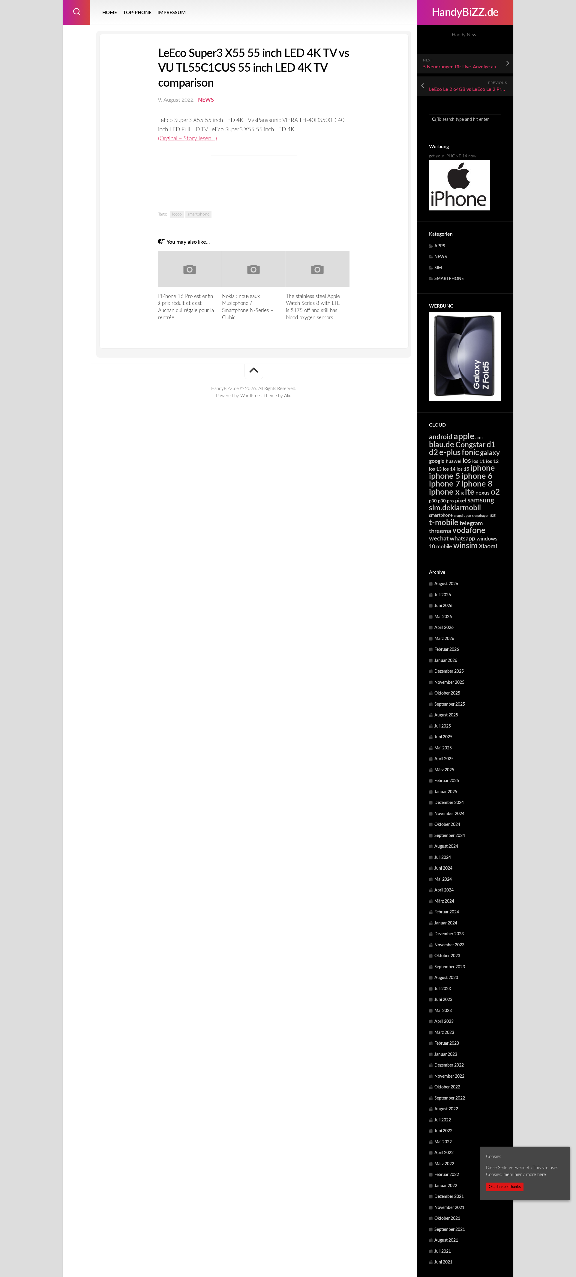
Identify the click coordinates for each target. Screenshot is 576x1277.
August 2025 (446, 715)
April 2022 (444, 1153)
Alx (287, 396)
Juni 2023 (443, 1000)
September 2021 (449, 1230)
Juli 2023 (442, 989)
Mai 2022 (443, 1142)
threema (440, 531)
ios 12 (492, 461)
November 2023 (449, 945)
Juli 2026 (442, 595)
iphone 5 (444, 476)
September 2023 (449, 967)
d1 (491, 445)
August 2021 (446, 1240)
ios (467, 460)
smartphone (441, 515)
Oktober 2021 (447, 1218)
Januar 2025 (445, 792)
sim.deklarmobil (455, 508)
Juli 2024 (442, 858)
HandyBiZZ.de (465, 12)
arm (479, 438)
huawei (453, 461)
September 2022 (449, 1098)
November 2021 (449, 1208)
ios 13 (435, 469)
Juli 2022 (442, 1120)
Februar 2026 (446, 649)
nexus (483, 493)
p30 (433, 501)
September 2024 (449, 836)
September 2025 (449, 704)
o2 (495, 492)
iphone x (444, 492)
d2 (433, 453)
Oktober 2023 (447, 956)
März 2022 (444, 1164)
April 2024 (444, 890)
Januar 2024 (445, 923)
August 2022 (446, 1109)
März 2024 (444, 901)
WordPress (250, 396)
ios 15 (463, 469)
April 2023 (444, 1022)
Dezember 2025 (449, 671)
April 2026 (444, 628)
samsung (480, 500)
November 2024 (449, 814)
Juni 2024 (443, 868)
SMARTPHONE (449, 279)
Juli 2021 (442, 1251)
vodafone (468, 530)
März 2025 (444, 770)
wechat (438, 539)
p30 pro (446, 501)
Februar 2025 (446, 781)
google (437, 461)
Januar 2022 (445, 1186)
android (440, 437)
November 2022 (449, 1076)
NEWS (440, 257)
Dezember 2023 (449, 934)
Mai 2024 (443, 879)
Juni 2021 (443, 1262)
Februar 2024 (446, 912)
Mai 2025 (443, 748)
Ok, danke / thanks (505, 1187)
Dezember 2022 (449, 1065)
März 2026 (444, 639)
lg (462, 494)
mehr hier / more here (524, 1174)
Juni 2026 (443, 606)
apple (464, 436)
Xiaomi (488, 546)
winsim (465, 546)
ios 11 (478, 461)
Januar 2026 (445, 661)
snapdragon (462, 515)
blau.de (441, 445)
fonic (470, 453)
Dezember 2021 (449, 1197)
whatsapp (462, 539)
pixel (460, 500)
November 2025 (449, 682)
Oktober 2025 (447, 693)
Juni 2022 (443, 1131)
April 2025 (444, 759)
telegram (471, 523)
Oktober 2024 (447, 825)
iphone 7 (444, 484)
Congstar (470, 445)
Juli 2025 (442, 726)
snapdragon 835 (484, 515)
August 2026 (446, 584)
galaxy (490, 453)
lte (469, 492)
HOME (109, 12)
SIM (438, 268)
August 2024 (446, 846)
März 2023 (444, 1033)
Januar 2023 (445, 1054)
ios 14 (449, 469)
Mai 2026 (443, 617)
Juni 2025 (443, 737)
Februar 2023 (446, 1043)
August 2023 (446, 978)
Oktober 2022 (447, 1087)
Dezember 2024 (449, 803)
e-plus (449, 453)
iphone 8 (477, 484)
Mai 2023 (443, 1011)
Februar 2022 (446, 1175)
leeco (177, 214)
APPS (439, 246)
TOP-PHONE (137, 12)
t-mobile (443, 523)
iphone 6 (477, 476)
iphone (482, 468)
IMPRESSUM (172, 12)
